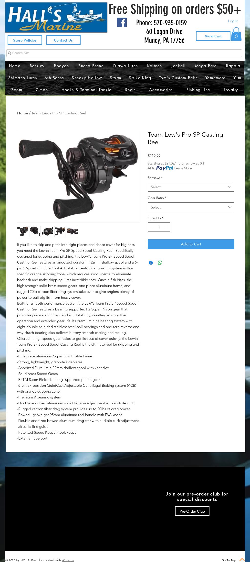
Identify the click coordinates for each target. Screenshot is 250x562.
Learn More (183, 168)
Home (22, 113)
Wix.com (68, 560)
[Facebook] (122, 22)
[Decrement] (151, 227)
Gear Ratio (157, 198)
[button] (236, 34)
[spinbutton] (159, 227)
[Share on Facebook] (151, 263)
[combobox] (191, 187)
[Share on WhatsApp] (160, 263)
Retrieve (155, 178)
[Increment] (166, 227)
